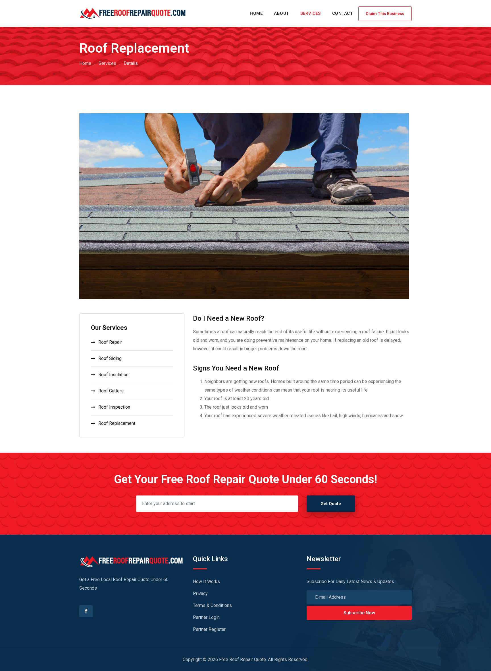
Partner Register (209, 629)
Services (107, 63)
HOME (256, 13)
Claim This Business (385, 13)
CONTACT (342, 13)
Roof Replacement (116, 423)
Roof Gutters (111, 391)
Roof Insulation (113, 374)
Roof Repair (110, 342)
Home (85, 63)
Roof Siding (110, 358)
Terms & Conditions (212, 605)
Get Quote (331, 503)
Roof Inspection (114, 407)
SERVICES (310, 13)
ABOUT (281, 13)
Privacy (200, 593)
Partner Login (206, 617)
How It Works (206, 581)
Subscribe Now (359, 613)
